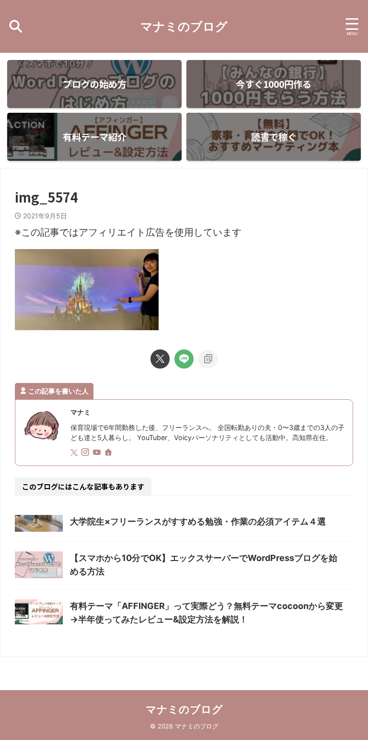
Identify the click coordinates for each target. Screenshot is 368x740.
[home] (109, 453)
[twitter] (160, 359)
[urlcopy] (208, 359)
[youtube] (98, 453)
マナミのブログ (184, 26)
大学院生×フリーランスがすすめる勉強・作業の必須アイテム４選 (198, 521)
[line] (184, 359)
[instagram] (86, 453)
